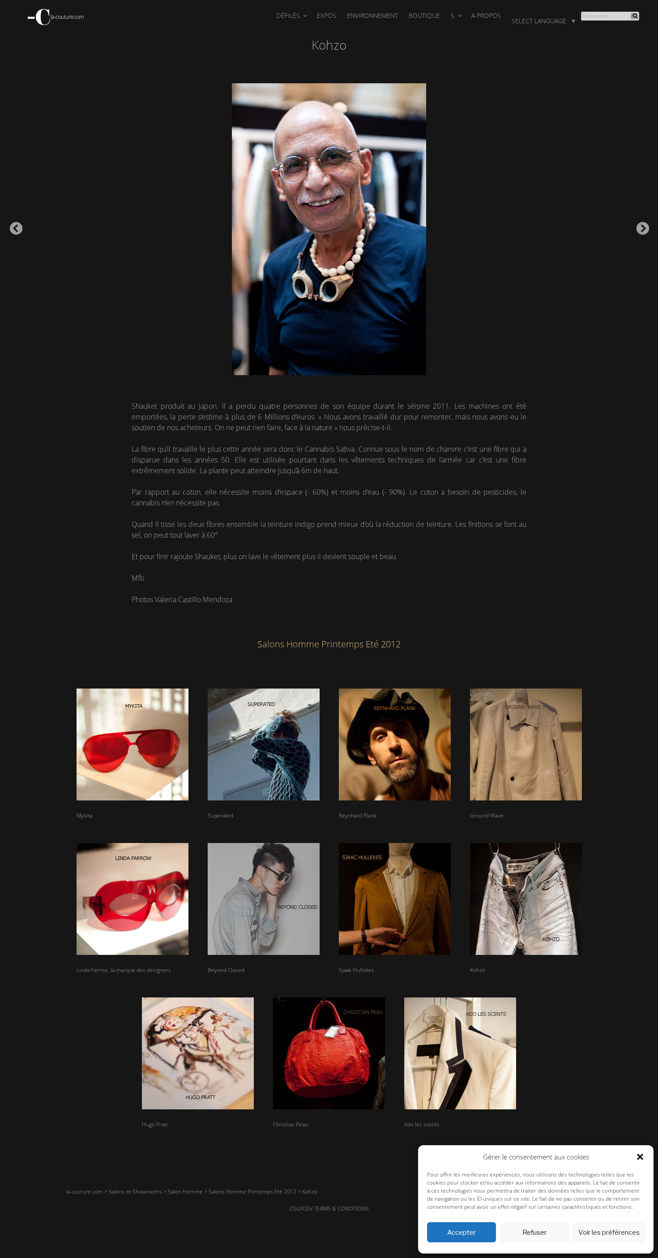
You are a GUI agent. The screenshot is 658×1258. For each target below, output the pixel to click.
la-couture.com (84, 1191)
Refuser (534, 1232)
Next (640, 226)
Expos (326, 15)
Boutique (424, 15)
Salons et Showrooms (135, 1191)
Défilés (288, 15)
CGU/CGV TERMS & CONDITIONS (329, 1208)
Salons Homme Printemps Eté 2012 (252, 1191)
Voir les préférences (609, 1232)
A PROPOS (486, 15)
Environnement (372, 15)
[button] (640, 1156)
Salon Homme (185, 1191)
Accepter (461, 1232)
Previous (13, 226)
